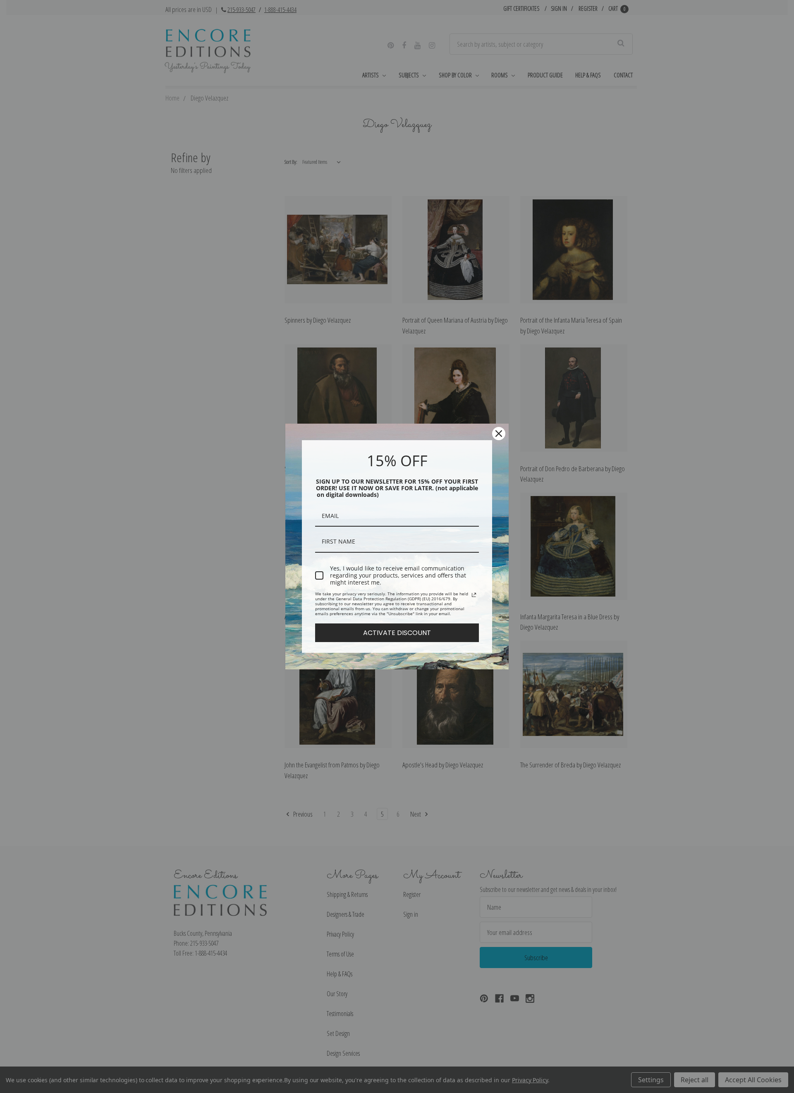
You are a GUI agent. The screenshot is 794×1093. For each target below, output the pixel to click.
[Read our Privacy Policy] (474, 595)
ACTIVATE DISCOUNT (397, 633)
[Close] (499, 433)
